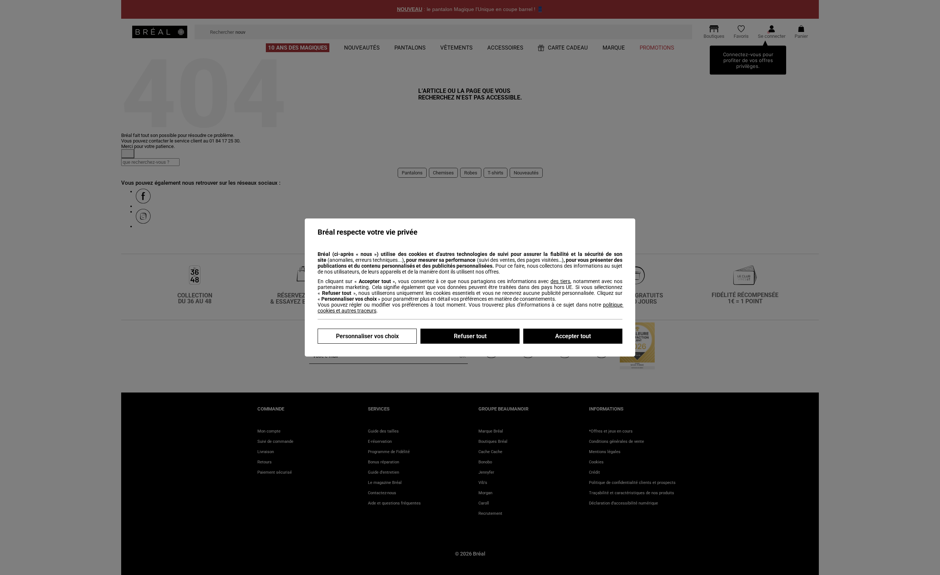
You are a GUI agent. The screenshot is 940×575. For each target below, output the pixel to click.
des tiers (560, 281)
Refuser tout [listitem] (470, 336)
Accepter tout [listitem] (573, 336)
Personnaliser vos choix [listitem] (367, 336)
